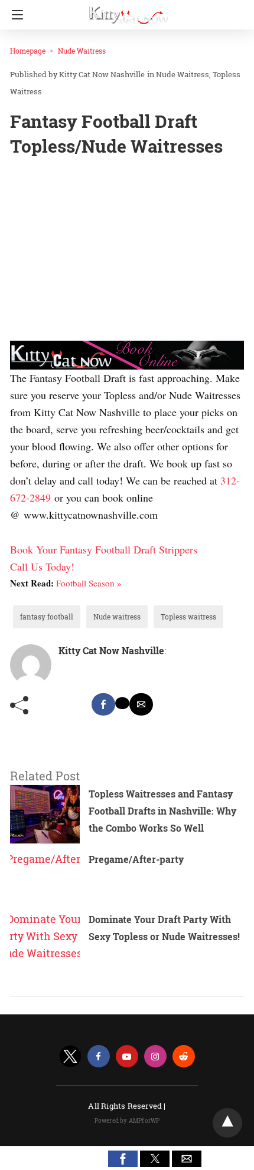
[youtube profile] (127, 1056)
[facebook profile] (98, 1056)
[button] (123, 1159)
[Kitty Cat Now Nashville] (129, 10)
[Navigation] (14, 14)
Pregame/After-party (136, 859)
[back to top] (227, 1123)
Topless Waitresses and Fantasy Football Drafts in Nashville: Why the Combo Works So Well (162, 810)
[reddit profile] (183, 1056)
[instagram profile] (155, 1056)
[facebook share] (103, 704)
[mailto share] (141, 704)
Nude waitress (117, 616)
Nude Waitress (82, 50)
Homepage (27, 50)
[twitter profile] (70, 1056)
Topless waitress (188, 616)
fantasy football (46, 616)
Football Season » (89, 583)
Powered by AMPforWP (127, 1121)
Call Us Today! (42, 566)
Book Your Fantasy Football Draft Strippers (103, 549)
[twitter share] (122, 703)
